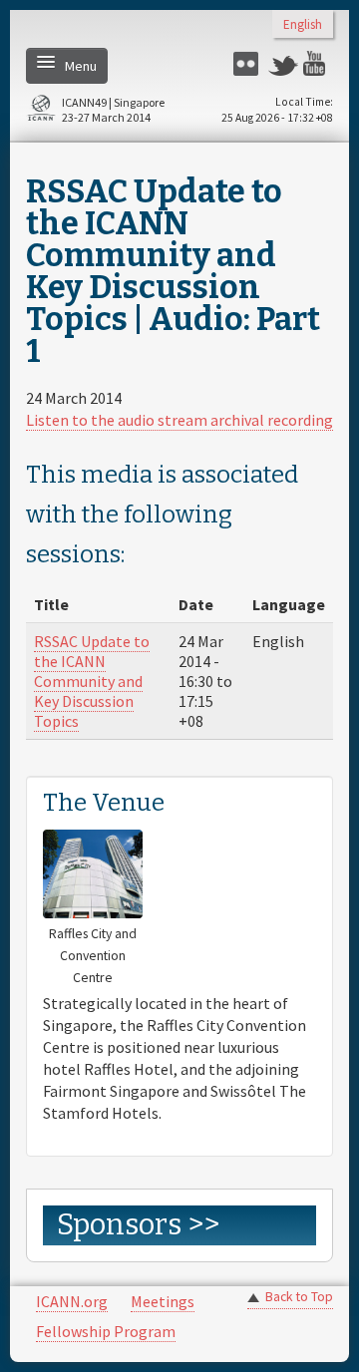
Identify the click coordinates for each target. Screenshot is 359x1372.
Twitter (283, 63)
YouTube (318, 63)
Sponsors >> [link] (138, 1224)
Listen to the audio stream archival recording (179, 420)
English (302, 25)
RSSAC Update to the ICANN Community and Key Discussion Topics (92, 681)
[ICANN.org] (41, 111)
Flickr (248, 63)
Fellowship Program (106, 1331)
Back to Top (299, 1296)
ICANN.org (72, 1301)
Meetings (162, 1301)
